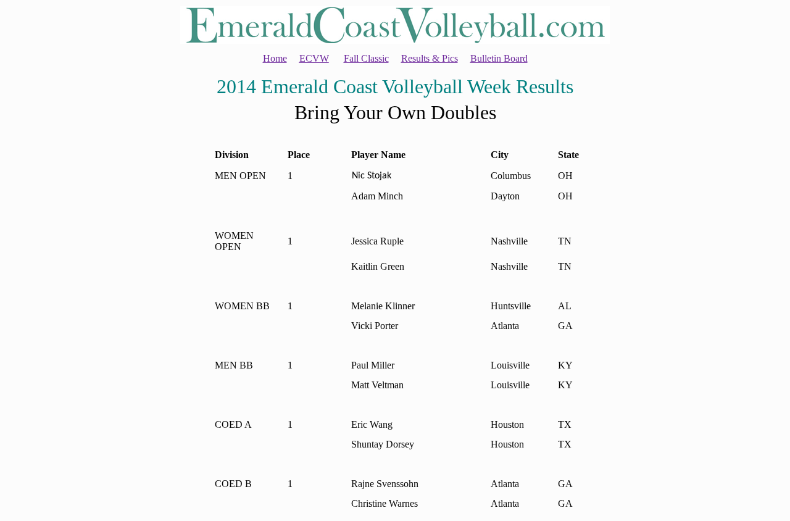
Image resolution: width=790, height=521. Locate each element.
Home (275, 58)
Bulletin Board (499, 58)
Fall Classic (366, 58)
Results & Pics (429, 58)
